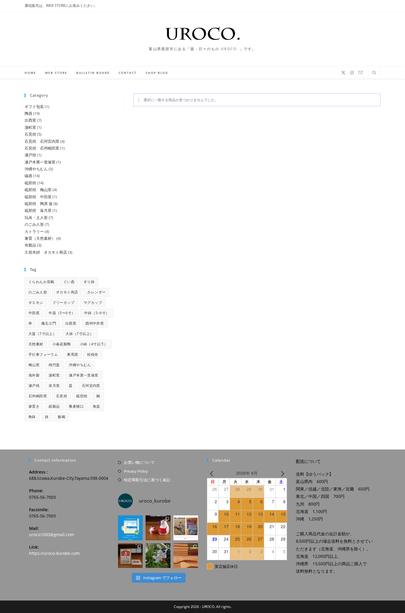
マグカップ (93, 302)
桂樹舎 (92, 354)
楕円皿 (54, 364)
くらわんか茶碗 (41, 281)
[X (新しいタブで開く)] (343, 73)
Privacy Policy (136, 471)
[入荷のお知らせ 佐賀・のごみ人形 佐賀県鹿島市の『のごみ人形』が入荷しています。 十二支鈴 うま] (158, 527)
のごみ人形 (37, 292)
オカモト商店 (67, 292)
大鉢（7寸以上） (79, 333)
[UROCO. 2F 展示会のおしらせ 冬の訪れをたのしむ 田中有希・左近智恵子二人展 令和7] (185, 527)
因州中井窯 (94, 323)
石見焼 (61, 395)
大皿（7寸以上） (42, 333)
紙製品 (54, 406)
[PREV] (212, 473)
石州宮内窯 (91, 385)
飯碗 (61, 416)
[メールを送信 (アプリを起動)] (360, 72)
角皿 (96, 406)
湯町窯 (54, 375)
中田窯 (33, 312)
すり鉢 (89, 281)
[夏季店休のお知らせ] (130, 527)
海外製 (33, 375)
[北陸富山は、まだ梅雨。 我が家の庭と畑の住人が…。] (158, 555)
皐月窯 (54, 385)
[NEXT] (281, 473)
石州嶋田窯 (37, 395)
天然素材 (35, 344)
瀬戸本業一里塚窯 (83, 375)
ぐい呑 (68, 281)
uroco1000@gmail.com (51, 534)
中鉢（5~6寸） (96, 312)
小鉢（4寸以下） (94, 344)
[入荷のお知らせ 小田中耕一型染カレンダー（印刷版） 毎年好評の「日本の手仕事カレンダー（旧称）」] (130, 555)
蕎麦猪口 (76, 406)
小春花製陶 (61, 344)
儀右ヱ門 (48, 323)
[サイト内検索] (374, 73)
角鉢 (32, 416)
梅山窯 (33, 364)
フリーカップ (63, 302)
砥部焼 (81, 395)
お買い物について (139, 462)
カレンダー (96, 292)
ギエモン (35, 302)
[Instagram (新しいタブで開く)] (352, 73)
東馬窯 (72, 354)
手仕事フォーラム (43, 354)
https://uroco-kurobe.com (54, 553)
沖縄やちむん (80, 364)
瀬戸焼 (33, 385)
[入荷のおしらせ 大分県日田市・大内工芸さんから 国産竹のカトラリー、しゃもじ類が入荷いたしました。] (185, 555)
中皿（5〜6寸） (62, 312)
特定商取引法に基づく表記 (147, 479)
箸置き (33, 406)
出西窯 (70, 323)
